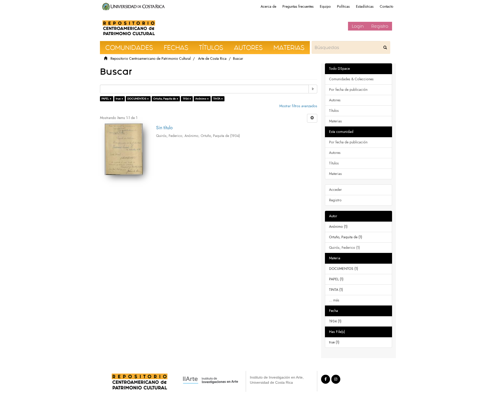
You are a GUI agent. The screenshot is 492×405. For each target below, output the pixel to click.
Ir (313, 88)
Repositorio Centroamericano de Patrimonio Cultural (150, 58)
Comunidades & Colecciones (351, 79)
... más (334, 300)
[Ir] (385, 47)
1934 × (187, 99)
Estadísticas (365, 6)
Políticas (343, 6)
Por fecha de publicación (348, 89)
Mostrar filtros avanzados (298, 106)
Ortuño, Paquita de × (165, 99)
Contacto (386, 6)
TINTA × (218, 99)
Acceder (335, 189)
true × (119, 99)
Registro (379, 26)
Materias (335, 121)
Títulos (334, 110)
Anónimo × (202, 99)
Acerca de (268, 6)
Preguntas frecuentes (298, 6)
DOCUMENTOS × (138, 99)
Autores (335, 100)
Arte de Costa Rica (212, 58)
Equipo (325, 6)
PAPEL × (106, 99)
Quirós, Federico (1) (344, 247)
